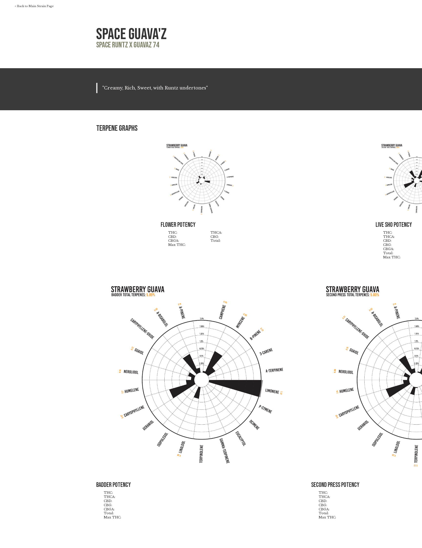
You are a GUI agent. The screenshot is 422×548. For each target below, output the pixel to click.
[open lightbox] (202, 178)
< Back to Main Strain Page (34, 6)
